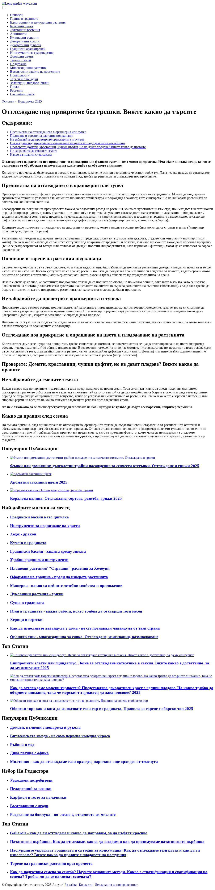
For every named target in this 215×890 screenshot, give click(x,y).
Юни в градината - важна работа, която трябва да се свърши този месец (76, 611)
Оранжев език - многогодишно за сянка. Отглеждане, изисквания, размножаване (84, 637)
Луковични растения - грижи (36, 594)
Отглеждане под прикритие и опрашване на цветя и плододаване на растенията (67, 143)
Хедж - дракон (23, 534)
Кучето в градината (28, 542)
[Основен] (19, 3)
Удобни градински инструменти (39, 559)
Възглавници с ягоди (29, 806)
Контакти (86, 884)
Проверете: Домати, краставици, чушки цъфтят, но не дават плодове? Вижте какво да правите (78, 147)
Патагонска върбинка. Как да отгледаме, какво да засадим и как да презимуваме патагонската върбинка (107, 841)
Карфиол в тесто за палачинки (38, 797)
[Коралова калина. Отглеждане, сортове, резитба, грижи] (51, 490)
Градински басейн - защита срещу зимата (48, 551)
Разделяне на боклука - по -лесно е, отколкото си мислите (62, 814)
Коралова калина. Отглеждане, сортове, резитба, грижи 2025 (66, 498)
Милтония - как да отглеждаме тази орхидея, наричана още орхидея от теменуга (84, 761)
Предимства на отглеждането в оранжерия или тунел (48, 132)
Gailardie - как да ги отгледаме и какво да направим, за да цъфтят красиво (78, 833)
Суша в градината (27, 602)
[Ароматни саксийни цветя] (30, 474)
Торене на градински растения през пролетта (51, 863)
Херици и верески (26, 619)
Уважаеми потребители (31, 780)
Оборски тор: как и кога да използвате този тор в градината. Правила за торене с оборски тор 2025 (101, 708)
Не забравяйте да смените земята (33, 150)
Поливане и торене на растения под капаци (41, 135)
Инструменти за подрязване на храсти (45, 525)
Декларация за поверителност (116, 884)
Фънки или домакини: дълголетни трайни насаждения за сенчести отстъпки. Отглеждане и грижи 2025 (104, 466)
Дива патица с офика (29, 753)
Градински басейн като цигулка (39, 517)
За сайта (71, 884)
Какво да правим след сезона (31, 154)
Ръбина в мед (22, 744)
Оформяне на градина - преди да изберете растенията (59, 577)
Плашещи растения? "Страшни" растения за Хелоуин (60, 568)
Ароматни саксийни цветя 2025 (38, 482)
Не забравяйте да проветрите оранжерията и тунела (47, 139)
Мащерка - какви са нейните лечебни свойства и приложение (66, 585)
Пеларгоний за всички (30, 788)
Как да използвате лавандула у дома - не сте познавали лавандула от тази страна (85, 628)
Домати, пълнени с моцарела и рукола (45, 727)
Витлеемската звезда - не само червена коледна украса (60, 736)
